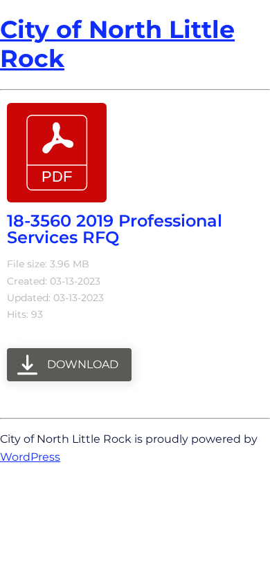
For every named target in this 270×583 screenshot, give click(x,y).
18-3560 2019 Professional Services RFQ (114, 229)
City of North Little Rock (117, 44)
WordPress (30, 456)
